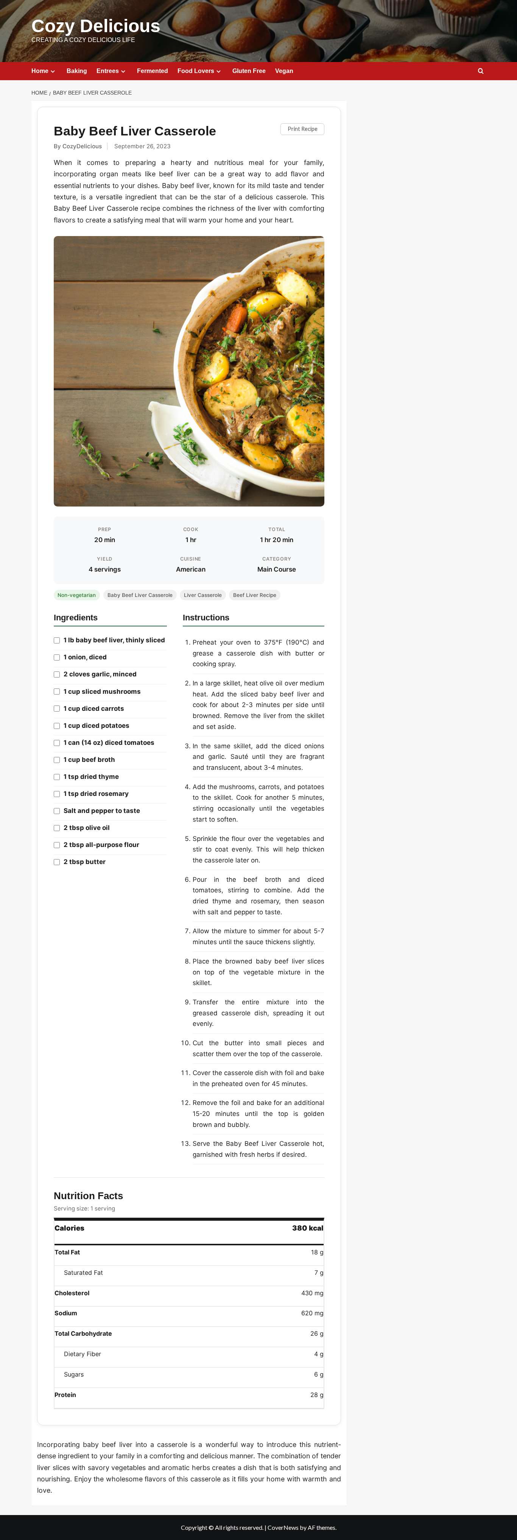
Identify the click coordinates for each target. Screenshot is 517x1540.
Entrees (108, 71)
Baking (77, 71)
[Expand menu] (52, 71)
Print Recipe (303, 129)
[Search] (481, 71)
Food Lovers (196, 71)
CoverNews (283, 1527)
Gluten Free (249, 71)
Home (39, 71)
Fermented (152, 71)
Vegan (284, 71)
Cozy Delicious (95, 26)
